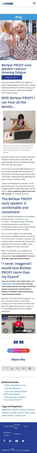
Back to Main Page (18, 350)
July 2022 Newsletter (13, 388)
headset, (20, 412)
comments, (31, 410)
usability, (18, 415)
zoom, (24, 415)
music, (27, 412)
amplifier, (16, 410)
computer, (6, 412)
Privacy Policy (8, 426)
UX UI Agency (24, 450)
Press (25, 426)
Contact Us (17, 434)
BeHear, (23, 410)
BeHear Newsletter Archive (15, 385)
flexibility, (13, 412)
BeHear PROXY (7, 234)
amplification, (7, 410)
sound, (4, 415)
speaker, (10, 415)
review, (32, 412)
